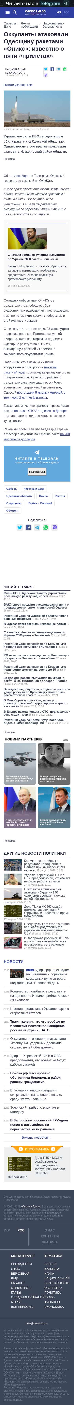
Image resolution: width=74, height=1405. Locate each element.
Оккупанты (13, 503)
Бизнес (50, 1264)
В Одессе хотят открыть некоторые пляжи (36, 625)
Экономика (54, 1306)
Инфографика (37, 1149)
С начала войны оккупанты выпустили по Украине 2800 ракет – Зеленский (36, 256)
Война (43, 496)
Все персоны (22, 1306)
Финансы (52, 1302)
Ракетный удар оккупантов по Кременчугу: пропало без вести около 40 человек (35, 647)
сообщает (23, 175)
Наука (49, 1273)
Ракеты (60, 496)
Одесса (11, 488)
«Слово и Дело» (30, 1206)
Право (49, 1297)
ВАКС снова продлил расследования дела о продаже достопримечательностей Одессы (36, 607)
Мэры (15, 1302)
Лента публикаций (29, 25)
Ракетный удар (34, 488)
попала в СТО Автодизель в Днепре (40, 411)
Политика (52, 1292)
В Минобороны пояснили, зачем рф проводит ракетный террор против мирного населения (35, 703)
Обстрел (12, 510)
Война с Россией (40, 503)
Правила (50, 1242)
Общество (53, 1287)
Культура (51, 1269)
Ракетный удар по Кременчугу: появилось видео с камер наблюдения (36, 721)
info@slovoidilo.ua (37, 1323)
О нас (50, 1230)
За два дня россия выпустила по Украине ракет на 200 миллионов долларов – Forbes (35, 680)
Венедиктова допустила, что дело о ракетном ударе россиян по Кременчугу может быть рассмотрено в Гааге (37, 692)
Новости (13, 962)
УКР (59, 12)
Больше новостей (35, 1137)
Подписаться (37, 471)
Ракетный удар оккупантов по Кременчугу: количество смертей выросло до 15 (35, 669)
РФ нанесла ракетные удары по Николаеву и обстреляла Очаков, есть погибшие (36, 658)
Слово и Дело (10, 25)
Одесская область (19, 496)
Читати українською (18, 85)
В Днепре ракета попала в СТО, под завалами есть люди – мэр (37, 713)
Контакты (50, 1236)
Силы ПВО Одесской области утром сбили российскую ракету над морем (35, 596)
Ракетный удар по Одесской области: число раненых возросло (36, 617)
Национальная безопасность (53, 25)
